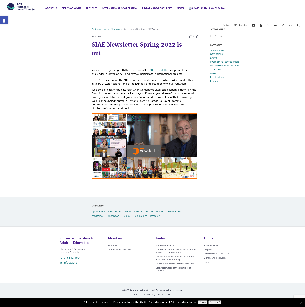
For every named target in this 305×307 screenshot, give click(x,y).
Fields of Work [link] (71, 8)
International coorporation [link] (224, 62)
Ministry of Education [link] (166, 246)
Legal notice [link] (157, 295)
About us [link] (51, 8)
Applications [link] (217, 50)
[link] (4, 20)
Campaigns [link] (216, 54)
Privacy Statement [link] (142, 295)
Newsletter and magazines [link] (224, 66)
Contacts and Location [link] (119, 250)
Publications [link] (217, 77)
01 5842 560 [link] (71, 257)
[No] (301, 302)
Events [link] (213, 58)
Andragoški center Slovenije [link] (106, 29)
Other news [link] (216, 70)
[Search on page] (298, 26)
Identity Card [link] (114, 246)
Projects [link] (91, 8)
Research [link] (215, 81)
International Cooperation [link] (119, 8)
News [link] (180, 8)
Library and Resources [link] (157, 8)
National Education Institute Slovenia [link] (175, 264)
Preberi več (215, 302)
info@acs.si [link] (71, 262)
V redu (203, 302)
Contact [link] (226, 25)
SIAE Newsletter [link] (240, 25)
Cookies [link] (168, 295)
